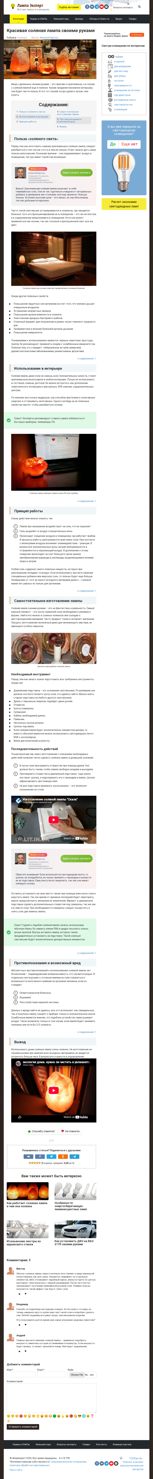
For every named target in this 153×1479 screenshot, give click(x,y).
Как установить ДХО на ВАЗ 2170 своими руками (74, 1242)
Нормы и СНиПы (21, 1444)
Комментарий (15, 1381)
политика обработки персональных (30, 1465)
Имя (10, 1369)
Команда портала (122, 1444)
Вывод (62, 126)
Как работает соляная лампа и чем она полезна (27, 1204)
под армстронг (122, 95)
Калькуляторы (43, 1444)
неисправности (123, 85)
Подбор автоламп (69, 7)
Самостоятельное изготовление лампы (68, 113)
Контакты (101, 1444)
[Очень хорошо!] (39, 1163)
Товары (86, 1444)
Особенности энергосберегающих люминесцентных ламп (71, 1206)
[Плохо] (32, 1163)
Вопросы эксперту (123, 7)
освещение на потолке (127, 90)
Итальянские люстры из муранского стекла (24, 1242)
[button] (139, 7)
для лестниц (121, 71)
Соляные (22, 37)
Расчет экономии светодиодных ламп (124, 204)
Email (40, 1369)
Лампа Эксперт (30, 5)
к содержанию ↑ (86, 358)
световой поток (123, 104)
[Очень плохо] (30, 1163)
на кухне (119, 80)
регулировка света (125, 99)
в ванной (119, 61)
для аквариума (122, 66)
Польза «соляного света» (32, 111)
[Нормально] (34, 1163)
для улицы (120, 76)
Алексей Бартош (49, 37)
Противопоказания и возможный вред (69, 120)
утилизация (120, 109)
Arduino (119, 56)
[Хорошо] (37, 1163)
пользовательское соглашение (68, 1461)
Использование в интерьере (33, 116)
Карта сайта (16, 1470)
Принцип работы (27, 121)
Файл (70, 1369)
